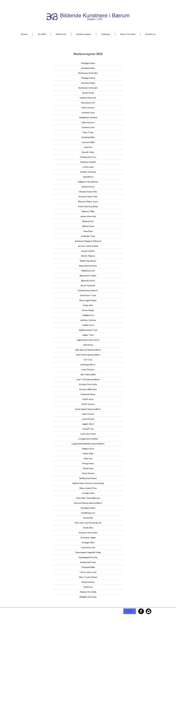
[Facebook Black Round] (141, 611)
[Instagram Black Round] (148, 611)
